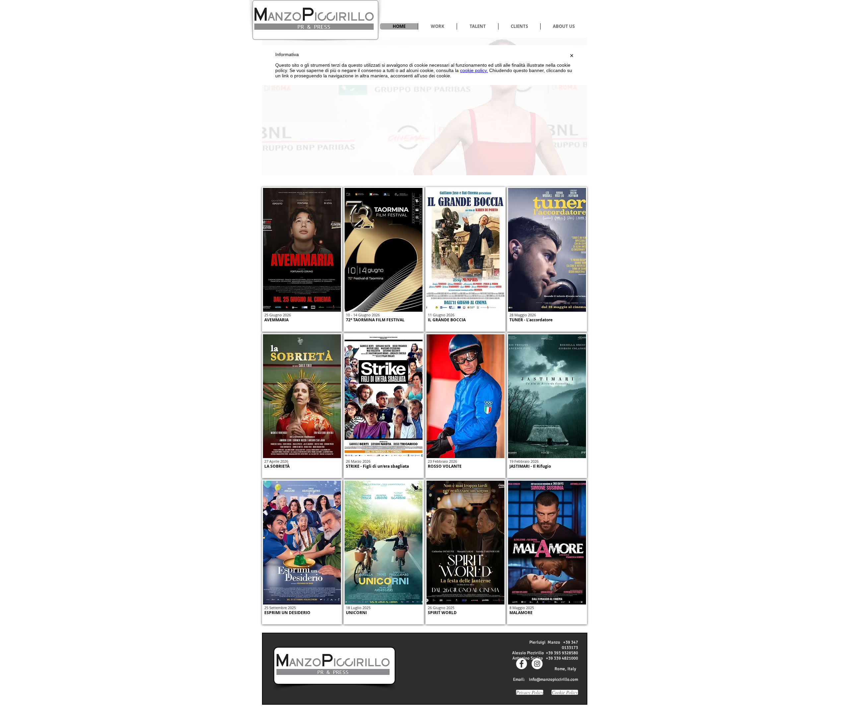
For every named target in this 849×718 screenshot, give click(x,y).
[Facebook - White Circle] (521, 663)
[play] (570, 169)
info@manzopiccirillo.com (553, 679)
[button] (437, 26)
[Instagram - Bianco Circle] (537, 663)
